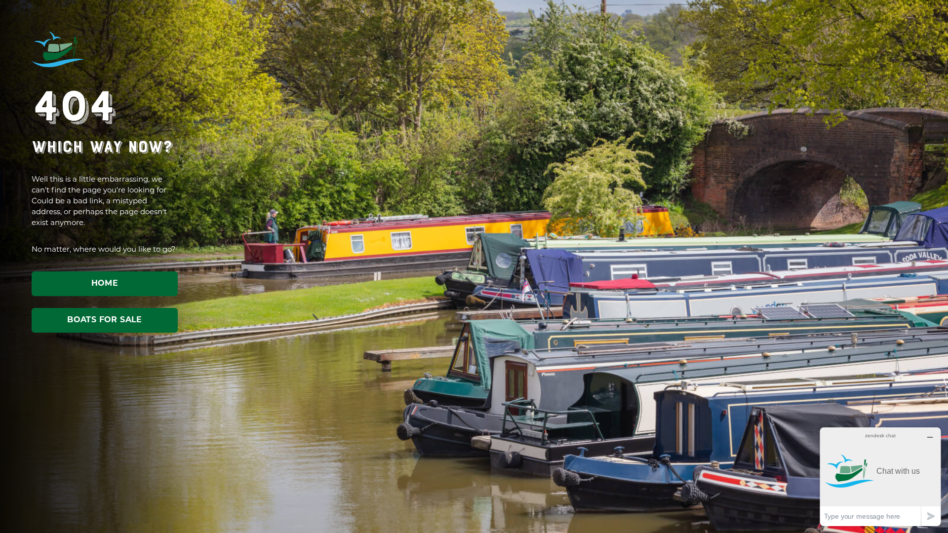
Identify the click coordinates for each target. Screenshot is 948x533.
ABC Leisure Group (58, 49)
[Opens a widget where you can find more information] (880, 476)
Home (104, 284)
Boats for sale (104, 320)
